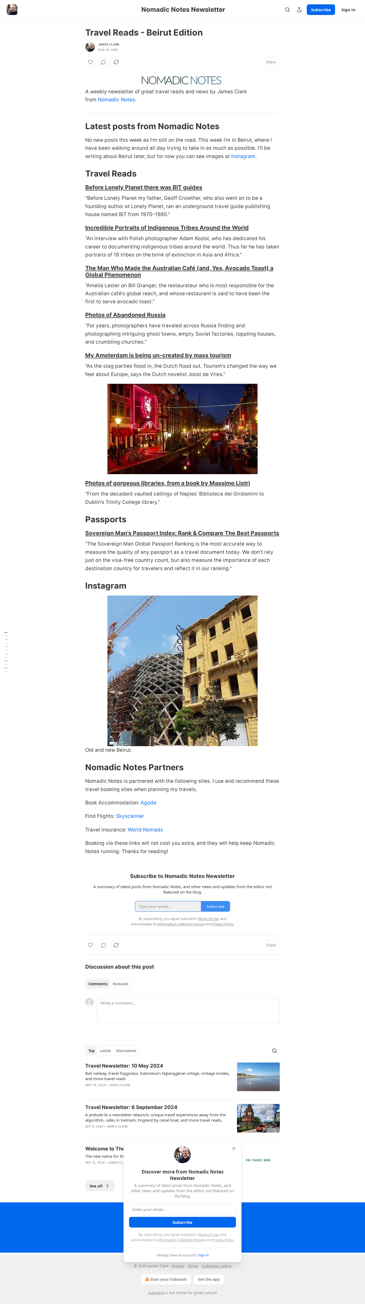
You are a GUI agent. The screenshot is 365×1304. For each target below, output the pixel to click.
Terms (193, 1265)
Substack (156, 1292)
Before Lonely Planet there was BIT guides (143, 187)
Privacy (178, 1265)
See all (96, 1185)
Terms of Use (208, 1234)
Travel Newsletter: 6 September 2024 (131, 1107)
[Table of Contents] (6, 652)
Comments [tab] (97, 983)
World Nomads (145, 830)
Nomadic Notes (116, 100)
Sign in (348, 9)
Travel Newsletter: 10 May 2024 (124, 1066)
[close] (234, 1148)
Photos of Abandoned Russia (125, 314)
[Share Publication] (299, 9)
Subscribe (321, 9)
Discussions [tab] (126, 1050)
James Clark (108, 44)
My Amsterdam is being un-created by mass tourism (158, 355)
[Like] (90, 62)
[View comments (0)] (103, 62)
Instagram (243, 156)
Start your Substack (168, 1279)
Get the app (209, 1279)
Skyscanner (130, 816)
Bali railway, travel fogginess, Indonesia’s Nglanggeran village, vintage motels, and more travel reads (157, 1076)
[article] (182, 1078)
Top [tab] (91, 1050)
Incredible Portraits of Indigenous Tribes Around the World (167, 227)
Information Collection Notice (180, 1239)
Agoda (148, 803)
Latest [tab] (105, 1050)
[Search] (287, 9)
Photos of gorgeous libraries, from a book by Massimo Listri (167, 483)
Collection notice (216, 1265)
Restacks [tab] (120, 983)
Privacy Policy (223, 1239)
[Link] (77, 126)
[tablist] (108, 984)
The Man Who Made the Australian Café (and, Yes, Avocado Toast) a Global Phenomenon (179, 271)
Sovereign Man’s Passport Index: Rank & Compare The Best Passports (182, 533)
